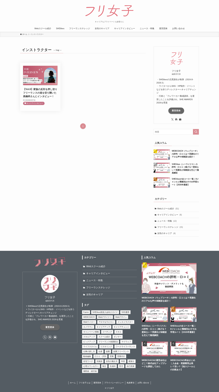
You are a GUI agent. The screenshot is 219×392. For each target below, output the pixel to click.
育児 (121, 366)
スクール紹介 (104, 337)
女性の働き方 (112, 361)
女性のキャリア (166, 233)
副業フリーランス (121, 351)
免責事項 (130, 383)
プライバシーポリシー (114, 383)
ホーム (73, 383)
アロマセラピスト (106, 322)
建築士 (131, 361)
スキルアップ (89, 337)
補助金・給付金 (90, 371)
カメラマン (88, 327)
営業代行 (121, 356)
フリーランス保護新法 (108, 342)
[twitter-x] (172, 119)
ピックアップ (89, 342)
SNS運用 (125, 312)
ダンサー (117, 337)
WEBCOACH (89, 317)
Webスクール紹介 (168, 208)
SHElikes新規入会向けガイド (105, 312)
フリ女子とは (84, 383)
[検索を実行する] (196, 132)
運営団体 (176, 110)
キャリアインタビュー (169, 214)
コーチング (107, 332)
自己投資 (130, 366)
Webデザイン (121, 317)
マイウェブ (126, 342)
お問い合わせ (143, 383)
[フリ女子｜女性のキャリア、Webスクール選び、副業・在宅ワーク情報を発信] (109, 11)
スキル (118, 332)
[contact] (180, 119)
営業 (112, 356)
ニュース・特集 (167, 221)
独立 (104, 366)
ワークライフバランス (125, 346)
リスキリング (106, 346)
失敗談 (99, 361)
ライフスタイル (90, 346)
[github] (176, 119)
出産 (100, 351)
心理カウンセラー (91, 366)
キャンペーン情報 (91, 332)
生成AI (113, 366)
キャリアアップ (103, 327)
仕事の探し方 (89, 351)
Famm (86, 312)
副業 (108, 351)
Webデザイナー (105, 317)
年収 (123, 361)
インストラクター (125, 322)
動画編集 (87, 356)
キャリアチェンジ (121, 327)
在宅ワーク (88, 361)
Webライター (89, 322)
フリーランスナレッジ (170, 227)
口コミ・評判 (100, 356)
